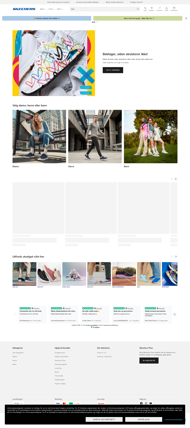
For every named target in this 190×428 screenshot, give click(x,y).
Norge (16, 403)
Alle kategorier (18, 353)
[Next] (175, 256)
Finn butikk (59, 376)
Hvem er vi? (101, 353)
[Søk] (137, 9)
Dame (42, 9)
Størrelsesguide (61, 364)
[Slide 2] (94, 22)
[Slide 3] (95, 22)
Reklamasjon (60, 380)
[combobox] (104, 9)
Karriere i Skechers (104, 357)
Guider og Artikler (61, 357)
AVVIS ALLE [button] (143, 419)
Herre (51, 9)
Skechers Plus (60, 360)
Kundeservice (60, 353)
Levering (58, 368)
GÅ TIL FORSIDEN (113, 70)
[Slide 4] (97, 22)
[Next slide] (186, 18)
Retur (57, 372)
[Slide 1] (92, 22)
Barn (59, 9)
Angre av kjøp (60, 384)
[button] (174, 9)
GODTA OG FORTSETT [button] (104, 419)
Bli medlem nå (149, 360)
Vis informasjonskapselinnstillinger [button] (174, 419)
